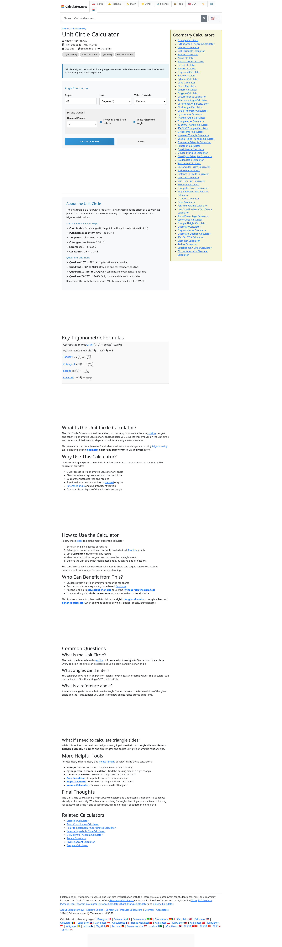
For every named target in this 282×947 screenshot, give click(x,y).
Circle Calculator (187, 65)
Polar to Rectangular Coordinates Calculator (91, 827)
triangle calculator (133, 599)
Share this (106, 48)
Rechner (116, 926)
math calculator (90, 54)
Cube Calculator (186, 202)
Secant (67, 370)
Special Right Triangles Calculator (196, 138)
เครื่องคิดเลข (171, 926)
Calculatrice (118, 922)
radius (99, 660)
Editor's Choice (94, 909)
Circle (89, 344)
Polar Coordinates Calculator (83, 824)
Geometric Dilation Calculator (194, 233)
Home (65, 28)
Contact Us (112, 909)
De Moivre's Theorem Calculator (85, 834)
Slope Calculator (76, 781)
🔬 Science (163, 3)
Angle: (68, 95)
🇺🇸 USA (192, 3)
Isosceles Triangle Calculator (193, 135)
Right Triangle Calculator (191, 51)
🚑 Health (97, 3)
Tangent (67, 357)
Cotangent (69, 364)
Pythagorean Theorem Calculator (196, 44)
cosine (152, 433)
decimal (109, 482)
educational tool (125, 54)
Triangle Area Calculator (191, 121)
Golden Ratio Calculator (191, 160)
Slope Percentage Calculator (193, 216)
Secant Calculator (76, 838)
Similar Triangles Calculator (193, 152)
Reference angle (76, 485)
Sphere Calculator (187, 89)
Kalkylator (71, 926)
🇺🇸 (213, 18)
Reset (141, 141)
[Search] (204, 18)
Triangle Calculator (188, 40)
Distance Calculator (188, 47)
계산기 (65, 929)
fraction (132, 550)
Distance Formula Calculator (193, 174)
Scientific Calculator (78, 820)
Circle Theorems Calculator (193, 110)
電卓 (215, 926)
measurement (107, 761)
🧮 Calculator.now (74, 6)
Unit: (102, 95)
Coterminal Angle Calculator (193, 103)
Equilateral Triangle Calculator (194, 142)
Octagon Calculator (188, 198)
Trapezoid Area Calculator (192, 230)
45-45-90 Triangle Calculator (193, 128)
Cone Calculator (186, 82)
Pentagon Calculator (189, 145)
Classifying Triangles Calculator (195, 156)
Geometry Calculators (121, 900)
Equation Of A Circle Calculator (195, 247)
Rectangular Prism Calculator (194, 167)
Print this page (72, 44)
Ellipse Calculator (187, 75)
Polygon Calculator (188, 93)
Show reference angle (146, 121)
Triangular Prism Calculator (193, 188)
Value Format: (142, 95)
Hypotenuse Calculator (190, 114)
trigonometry (70, 54)
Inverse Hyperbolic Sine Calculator (86, 831)
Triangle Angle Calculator (191, 117)
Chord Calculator (187, 86)
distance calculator (73, 602)
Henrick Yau (80, 40)
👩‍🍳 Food (178, 3)
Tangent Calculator (77, 845)
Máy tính (101, 926)
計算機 (187, 926)
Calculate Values (89, 141)
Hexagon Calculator (188, 184)
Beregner (102, 919)
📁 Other (146, 3)
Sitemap (149, 909)
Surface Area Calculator (191, 61)
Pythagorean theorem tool (139, 589)
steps (80, 540)
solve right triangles (99, 589)
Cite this (69, 48)
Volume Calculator (77, 785)
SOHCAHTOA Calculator (191, 237)
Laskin (86, 926)
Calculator (182, 919)
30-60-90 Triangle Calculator (193, 124)
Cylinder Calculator (188, 79)
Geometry (81, 28)
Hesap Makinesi (140, 922)
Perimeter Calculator (189, 163)
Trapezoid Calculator (189, 72)
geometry (107, 54)
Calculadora (139, 919)
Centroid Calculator (188, 177)
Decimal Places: (76, 118)
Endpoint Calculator (189, 170)
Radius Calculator (187, 244)
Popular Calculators (131, 909)
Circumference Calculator (192, 96)
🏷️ (203, 3)
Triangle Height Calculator (192, 223)
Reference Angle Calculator (193, 100)
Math (72, 28)
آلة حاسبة (154, 926)
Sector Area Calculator (190, 219)
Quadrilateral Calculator (191, 149)
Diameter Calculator (189, 240)
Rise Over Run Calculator (191, 181)
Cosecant (68, 377)
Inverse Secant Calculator (81, 841)
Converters (162, 909)
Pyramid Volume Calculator (193, 205)
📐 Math (131, 3)
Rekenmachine (135, 926)
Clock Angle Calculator (190, 107)
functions (121, 586)
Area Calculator (76, 778)
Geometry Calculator (189, 226)
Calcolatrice (120, 919)
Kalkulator (160, 922)
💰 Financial (114, 3)
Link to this (86, 48)
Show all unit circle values (114, 121)
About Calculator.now (72, 909)
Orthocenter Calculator (190, 131)
